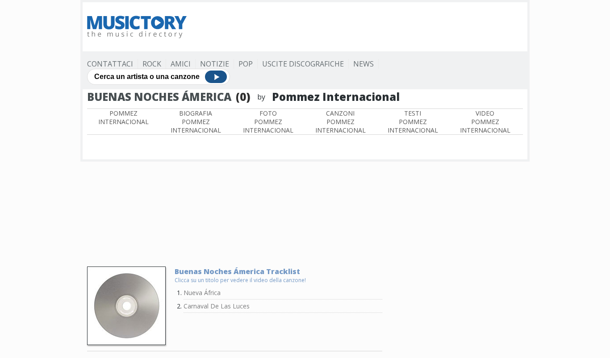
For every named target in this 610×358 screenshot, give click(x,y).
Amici (181, 64)
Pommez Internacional (123, 117)
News (363, 64)
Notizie (214, 64)
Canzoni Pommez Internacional (340, 121)
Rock (151, 64)
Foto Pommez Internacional (268, 121)
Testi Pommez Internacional (413, 121)
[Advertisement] (360, 27)
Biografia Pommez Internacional (196, 121)
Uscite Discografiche (303, 64)
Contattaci (110, 64)
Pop (245, 64)
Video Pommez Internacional (485, 121)
